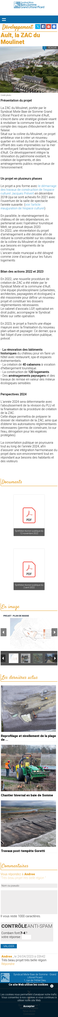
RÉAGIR (52, 47)
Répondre (8, 964)
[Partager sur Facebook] (43, 28)
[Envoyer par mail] (48, 28)
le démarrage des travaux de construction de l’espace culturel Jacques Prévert (28, 189)
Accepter (29, 1006)
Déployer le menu (4, 19)
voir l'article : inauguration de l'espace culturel (22, 206)
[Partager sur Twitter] (37, 28)
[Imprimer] (54, 28)
